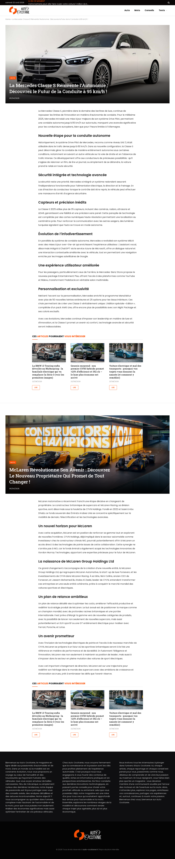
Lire (35, 387)
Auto (127, 10)
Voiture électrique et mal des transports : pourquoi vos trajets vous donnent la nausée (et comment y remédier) (125, 371)
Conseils (149, 10)
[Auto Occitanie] (19, 10)
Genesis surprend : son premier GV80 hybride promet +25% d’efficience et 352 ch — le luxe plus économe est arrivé (87, 371)
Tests (162, 10)
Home (7, 19)
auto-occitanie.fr (90, 849)
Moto (137, 10)
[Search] (168, 2)
